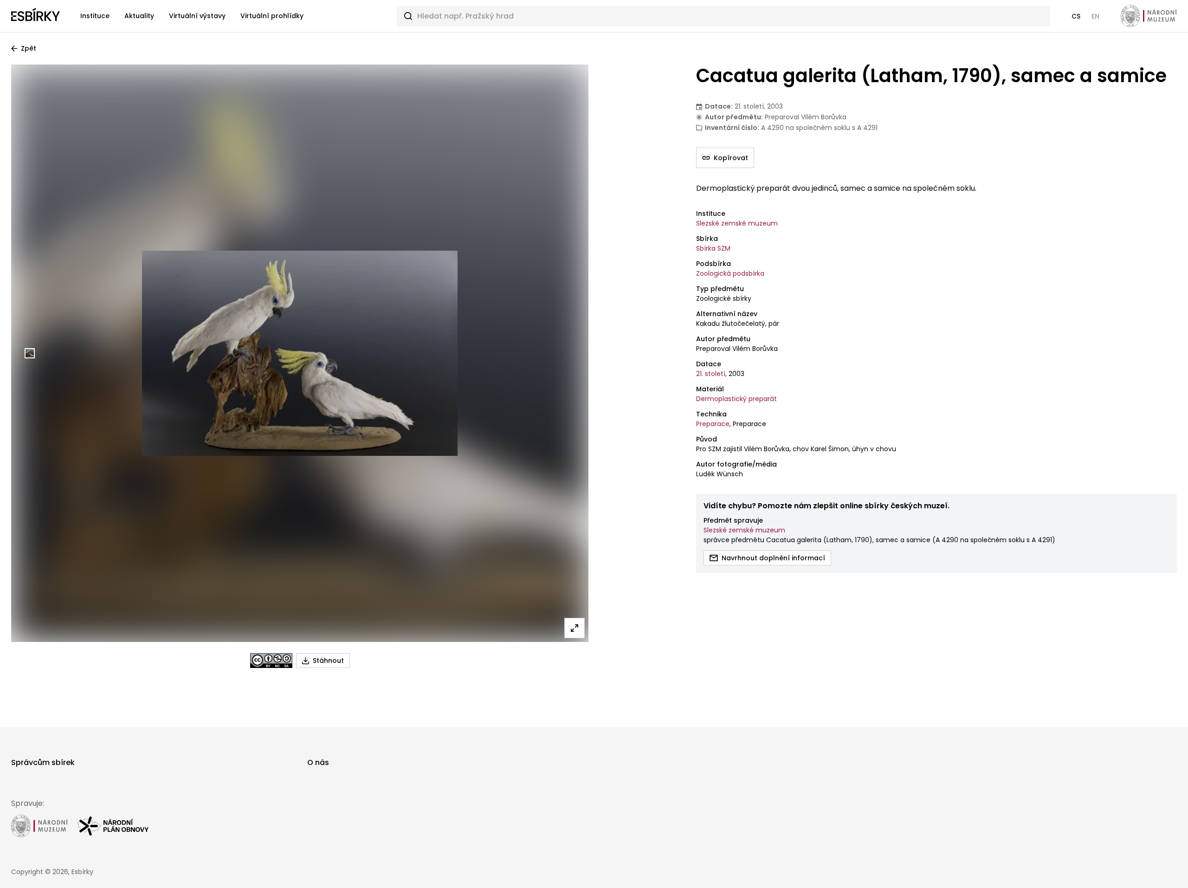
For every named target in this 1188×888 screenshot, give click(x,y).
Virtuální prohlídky (271, 15)
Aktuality (139, 15)
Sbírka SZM (713, 248)
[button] (1076, 16)
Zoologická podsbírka (730, 273)
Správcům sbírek (43, 762)
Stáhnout (328, 660)
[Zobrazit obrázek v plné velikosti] (574, 628)
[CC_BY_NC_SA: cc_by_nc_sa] (271, 660)
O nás (318, 762)
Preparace (713, 423)
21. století (710, 373)
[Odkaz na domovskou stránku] (35, 16)
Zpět (28, 48)
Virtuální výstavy (197, 15)
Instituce (95, 15)
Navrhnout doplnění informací (773, 558)
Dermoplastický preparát (736, 398)
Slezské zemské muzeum (737, 223)
